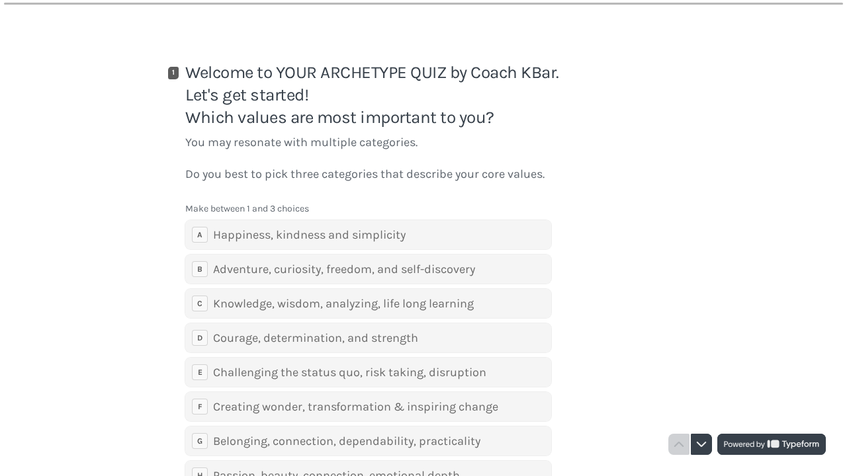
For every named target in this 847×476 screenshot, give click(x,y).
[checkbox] (368, 234)
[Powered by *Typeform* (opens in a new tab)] (771, 444)
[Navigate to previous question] (679, 444)
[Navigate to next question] (701, 444)
